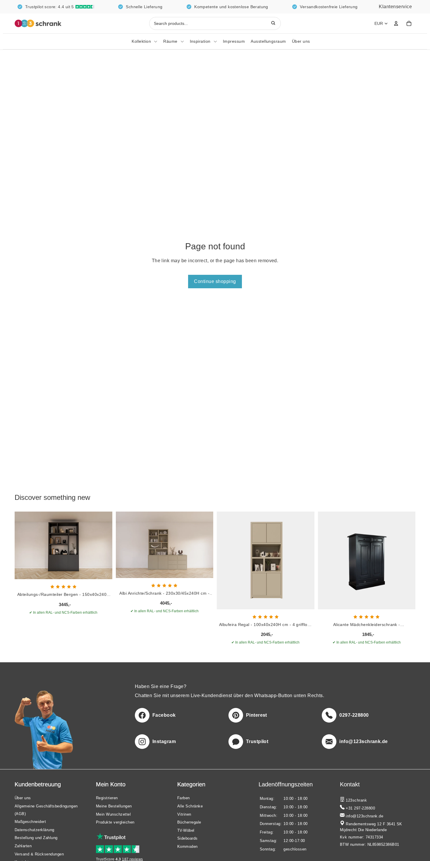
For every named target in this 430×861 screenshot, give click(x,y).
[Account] (396, 23)
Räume (170, 41)
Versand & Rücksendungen (39, 854)
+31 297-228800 (360, 808)
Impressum (234, 41)
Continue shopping (215, 281)
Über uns (301, 41)
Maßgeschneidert (30, 822)
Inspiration (200, 41)
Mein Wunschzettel (113, 814)
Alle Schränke (190, 806)
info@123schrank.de (364, 816)
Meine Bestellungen (114, 806)
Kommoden (187, 846)
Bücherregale (189, 822)
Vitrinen (184, 814)
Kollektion (141, 41)
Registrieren (107, 798)
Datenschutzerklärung (34, 830)
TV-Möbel (186, 830)
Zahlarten (23, 846)
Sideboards (187, 838)
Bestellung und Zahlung (36, 838)
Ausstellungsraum (268, 41)
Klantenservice (395, 6)
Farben (183, 798)
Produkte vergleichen (115, 822)
